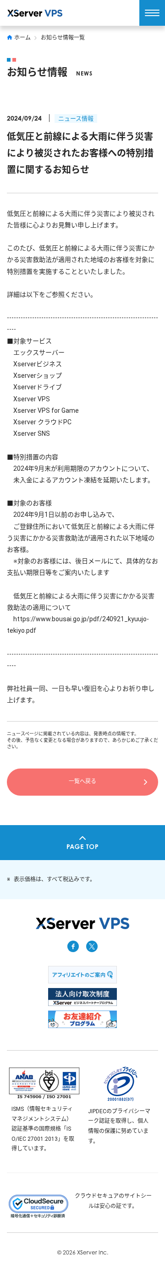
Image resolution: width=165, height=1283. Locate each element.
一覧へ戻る (82, 781)
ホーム (22, 38)
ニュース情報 (76, 118)
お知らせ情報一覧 (63, 38)
